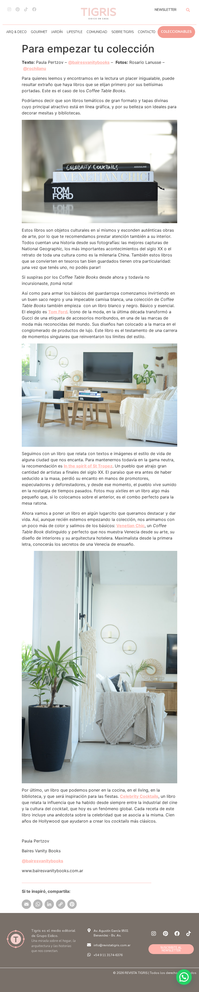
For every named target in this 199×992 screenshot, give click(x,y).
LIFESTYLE (74, 32)
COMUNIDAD (97, 32)
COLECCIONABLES (176, 31)
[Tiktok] (26, 9)
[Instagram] (9, 9)
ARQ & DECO (16, 32)
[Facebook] (34, 9)
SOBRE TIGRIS (122, 32)
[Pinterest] (17, 9)
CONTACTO (146, 32)
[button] (184, 977)
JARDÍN (57, 32)
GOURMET (39, 32)
